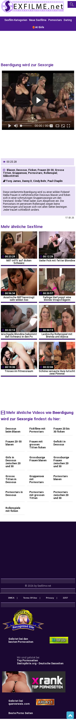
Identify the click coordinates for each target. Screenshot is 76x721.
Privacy (50, 598)
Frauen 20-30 (46, 170)
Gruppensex (19, 173)
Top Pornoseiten (27, 660)
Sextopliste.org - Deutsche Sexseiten (40, 663)
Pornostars (55, 20)
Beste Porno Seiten (20, 713)
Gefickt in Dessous (59, 443)
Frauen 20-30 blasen (13, 443)
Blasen (11, 170)
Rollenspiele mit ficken (12, 509)
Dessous (21, 170)
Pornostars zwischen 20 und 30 (60, 495)
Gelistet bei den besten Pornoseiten (20, 640)
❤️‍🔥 (38, 27)
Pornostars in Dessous (14, 494)
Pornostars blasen (60, 478)
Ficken (32, 170)
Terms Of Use (30, 598)
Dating (68, 20)
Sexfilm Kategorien (15, 20)
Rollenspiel (50, 173)
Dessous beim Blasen (12, 430)
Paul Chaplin (55, 181)
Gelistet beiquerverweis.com (19, 702)
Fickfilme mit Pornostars (37, 430)
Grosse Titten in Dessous (10, 479)
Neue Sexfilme (37, 20)
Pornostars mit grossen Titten (36, 495)
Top (70, 715)
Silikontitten (11, 175)
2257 (65, 598)
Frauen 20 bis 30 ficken (61, 430)
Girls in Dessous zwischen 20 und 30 (12, 462)
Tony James (13, 181)
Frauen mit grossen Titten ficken (37, 444)
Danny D (27, 181)
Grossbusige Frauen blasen (37, 459)
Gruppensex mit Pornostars (36, 479)
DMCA (11, 598)
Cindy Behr (39, 181)
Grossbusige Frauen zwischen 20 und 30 (61, 462)
